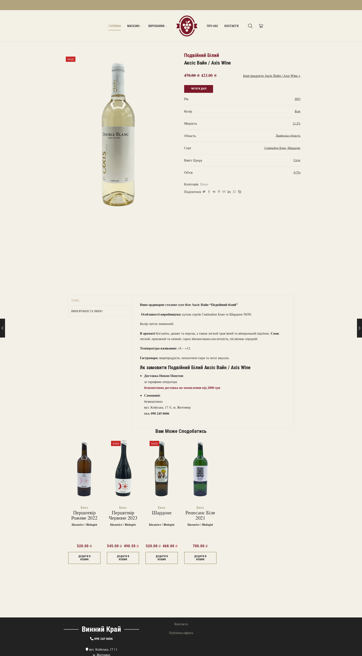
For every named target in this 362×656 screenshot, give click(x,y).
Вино (204, 184)
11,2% (296, 123)
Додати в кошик (84, 558)
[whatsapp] (234, 192)
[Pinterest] (219, 192)
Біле (297, 111)
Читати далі (198, 88)
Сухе (296, 160)
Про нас (212, 26)
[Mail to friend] (223, 192)
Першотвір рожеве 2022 (84, 515)
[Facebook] (209, 192)
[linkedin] (229, 192)
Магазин (133, 26)
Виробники (156, 26)
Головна (115, 26)
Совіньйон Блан (275, 148)
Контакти (231, 26)
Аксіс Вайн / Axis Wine (207, 63)
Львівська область (288, 135)
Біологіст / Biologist (84, 524)
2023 (297, 99)
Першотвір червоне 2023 (123, 515)
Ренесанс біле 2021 (200, 515)
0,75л (297, 172)
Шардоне (294, 148)
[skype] (239, 192)
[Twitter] (204, 192)
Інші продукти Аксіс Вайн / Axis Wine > (271, 75)
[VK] (214, 192)
